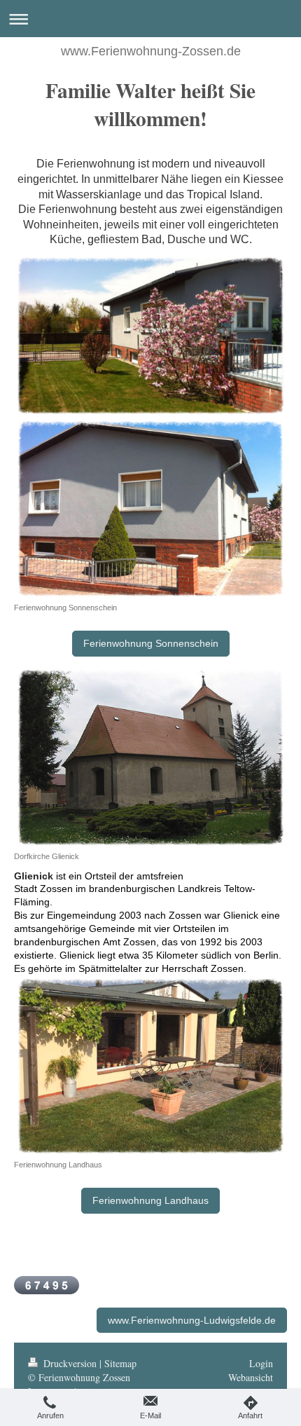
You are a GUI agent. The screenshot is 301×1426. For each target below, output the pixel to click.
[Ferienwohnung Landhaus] (150, 1066)
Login (261, 1363)
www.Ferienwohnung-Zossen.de (151, 51)
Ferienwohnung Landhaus (150, 1200)
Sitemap (120, 1363)
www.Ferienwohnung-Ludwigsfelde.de (192, 1320)
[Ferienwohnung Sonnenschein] (150, 509)
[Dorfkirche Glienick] (150, 757)
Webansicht (250, 1377)
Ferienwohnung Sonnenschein (150, 643)
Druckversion (70, 1363)
